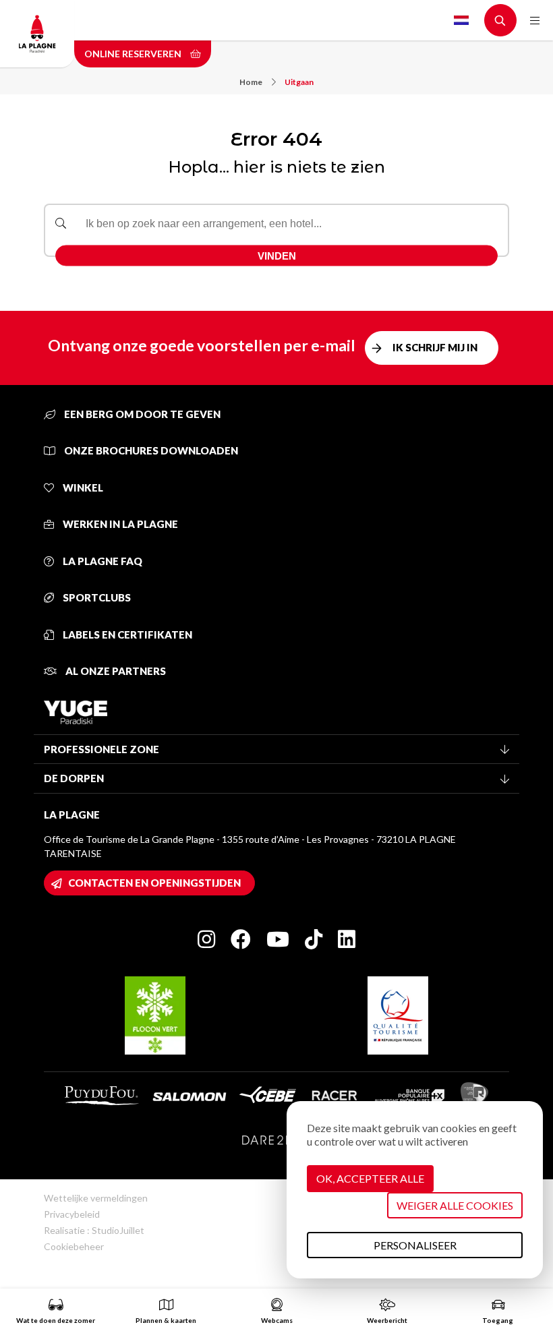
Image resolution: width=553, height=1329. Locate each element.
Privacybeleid (72, 1214)
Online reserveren (133, 53)
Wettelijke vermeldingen (96, 1198)
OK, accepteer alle (370, 1178)
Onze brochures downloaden (150, 450)
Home (250, 82)
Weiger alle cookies (455, 1205)
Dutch (461, 20)
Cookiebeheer (74, 1246)
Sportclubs (96, 597)
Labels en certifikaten (126, 634)
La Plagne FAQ (101, 561)
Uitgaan (299, 82)
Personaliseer (415, 1245)
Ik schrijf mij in (434, 347)
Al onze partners (114, 671)
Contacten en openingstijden (154, 883)
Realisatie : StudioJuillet (94, 1230)
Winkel (82, 487)
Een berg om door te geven (141, 414)
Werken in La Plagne (119, 524)
